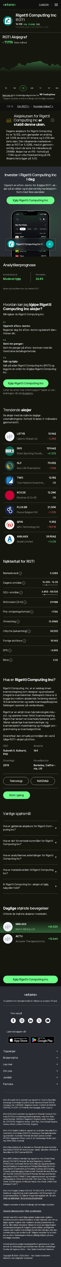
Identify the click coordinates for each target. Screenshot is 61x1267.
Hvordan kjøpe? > (43, 106)
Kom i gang (16, 795)
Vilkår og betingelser (11, 1198)
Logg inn (44, 4)
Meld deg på (8, 95)
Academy (27, 393)
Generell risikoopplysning (13, 1211)
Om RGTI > (23, 106)
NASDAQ (42, 781)
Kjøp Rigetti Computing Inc (30, 200)
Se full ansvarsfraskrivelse (31, 1198)
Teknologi (16, 781)
